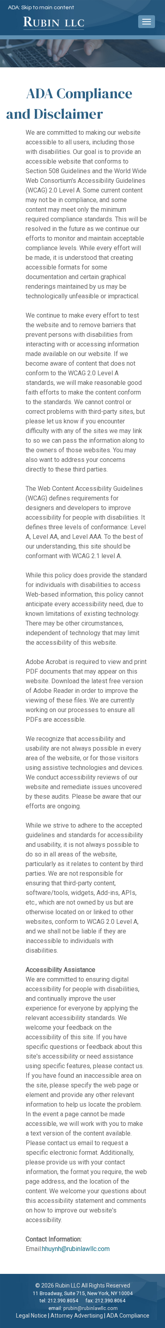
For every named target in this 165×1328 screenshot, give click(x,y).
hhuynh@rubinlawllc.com (76, 1249)
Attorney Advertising (76, 1315)
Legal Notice (31, 1315)
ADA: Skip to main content (41, 7)
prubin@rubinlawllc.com (90, 1308)
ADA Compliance (128, 1315)
